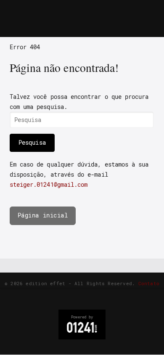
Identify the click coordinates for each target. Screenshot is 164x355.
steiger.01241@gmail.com (49, 184)
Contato (149, 283)
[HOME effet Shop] (74, 10)
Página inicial (43, 215)
